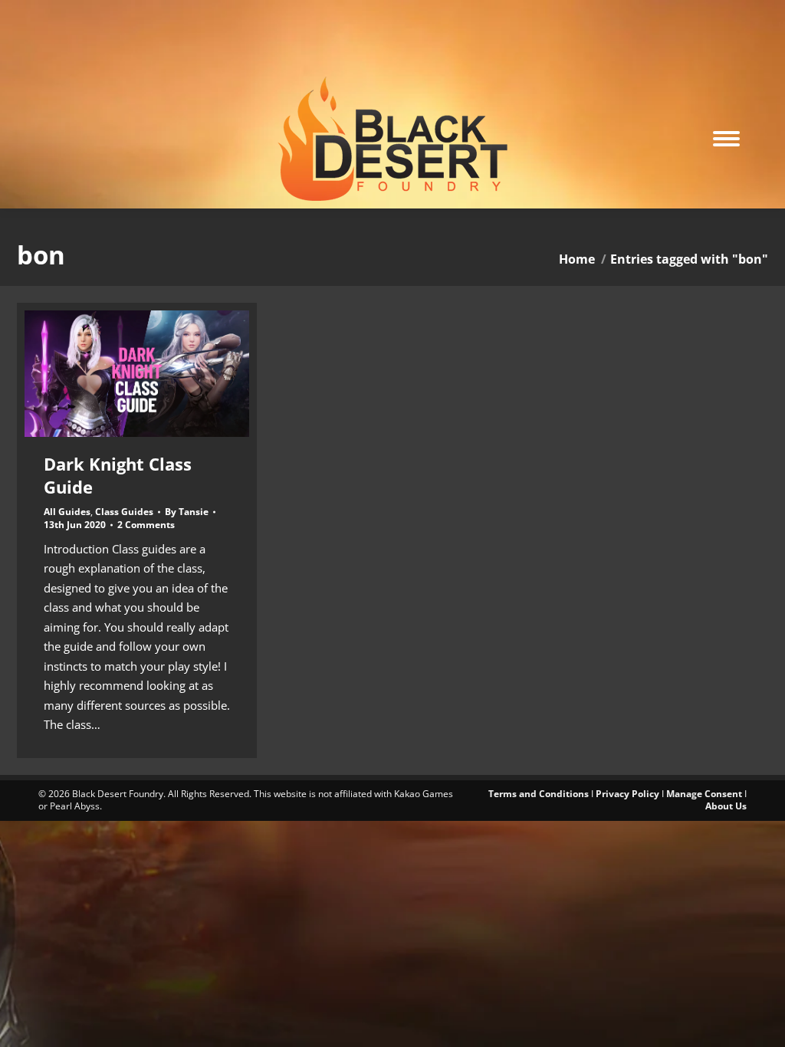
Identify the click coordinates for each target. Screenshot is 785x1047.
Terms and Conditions (538, 793)
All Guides (67, 511)
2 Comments (146, 525)
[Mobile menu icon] (726, 139)
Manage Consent (704, 793)
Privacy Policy (627, 793)
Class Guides (124, 511)
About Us (726, 805)
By (187, 512)
